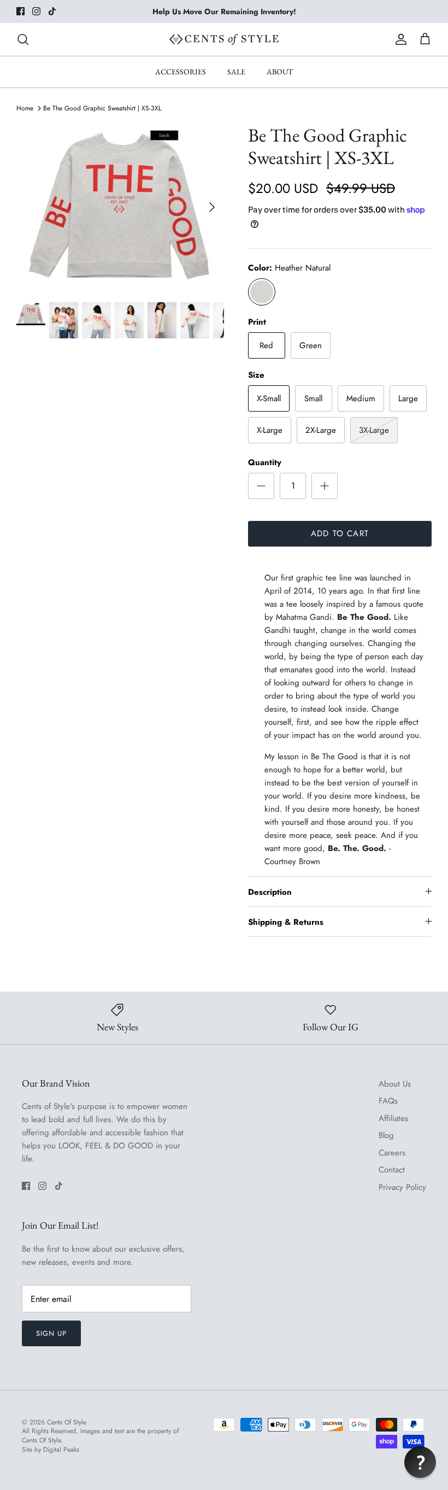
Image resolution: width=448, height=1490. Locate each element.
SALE (236, 72)
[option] (120, 207)
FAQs (388, 1101)
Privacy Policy (402, 1187)
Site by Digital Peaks (50, 1449)
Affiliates (393, 1118)
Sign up (51, 1333)
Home (24, 108)
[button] (420, 1462)
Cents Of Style (66, 1422)
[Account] (399, 39)
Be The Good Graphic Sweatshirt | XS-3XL (102, 108)
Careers (392, 1153)
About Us (395, 1084)
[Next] (212, 207)
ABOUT (280, 72)
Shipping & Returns (285, 922)
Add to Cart (340, 533)
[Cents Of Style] (224, 39)
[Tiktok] (52, 11)
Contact (392, 1170)
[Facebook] (20, 11)
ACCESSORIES (180, 72)
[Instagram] (36, 11)
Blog (386, 1135)
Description (270, 892)
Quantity (264, 462)
